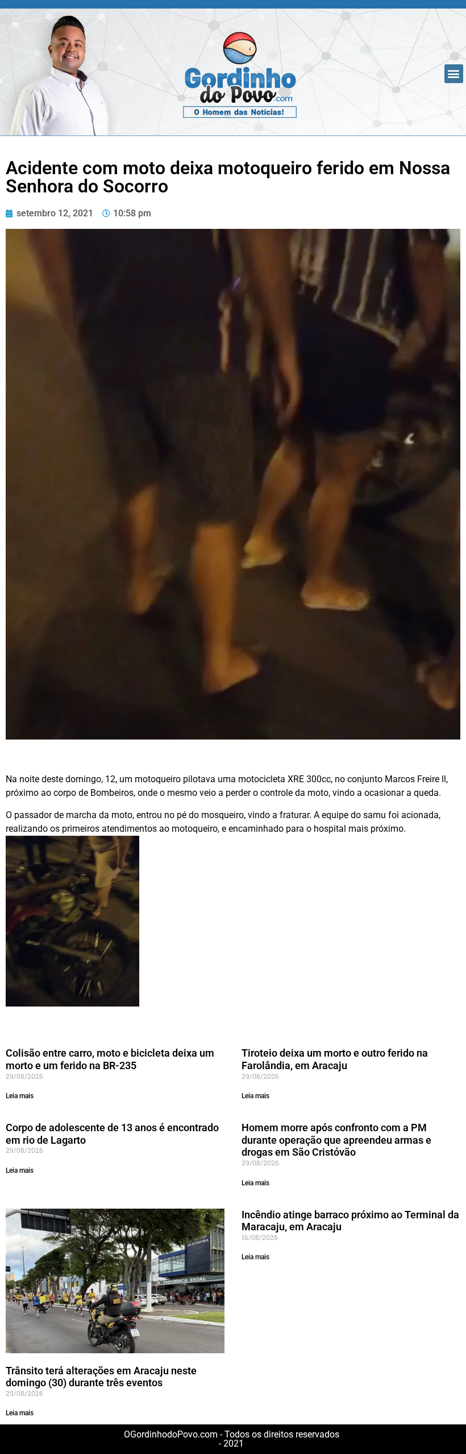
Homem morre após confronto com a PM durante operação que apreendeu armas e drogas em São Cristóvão (336, 1140)
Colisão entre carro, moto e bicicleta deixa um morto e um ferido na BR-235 (110, 1059)
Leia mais (20, 1096)
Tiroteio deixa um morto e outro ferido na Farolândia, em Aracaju (335, 1059)
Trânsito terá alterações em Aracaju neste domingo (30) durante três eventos (101, 1377)
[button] (453, 73)
